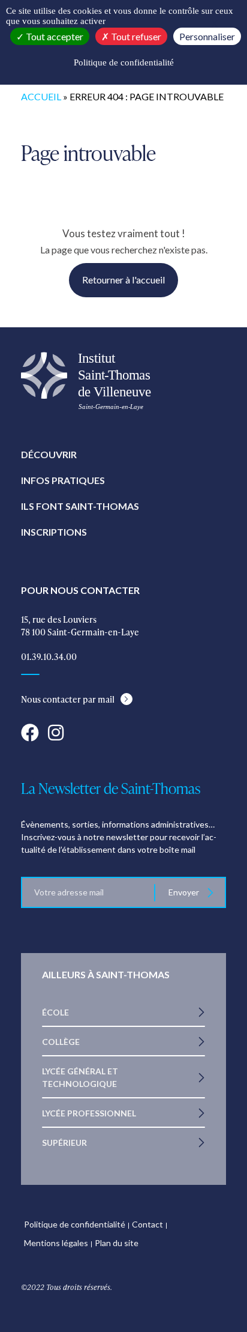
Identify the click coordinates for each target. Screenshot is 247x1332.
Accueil (41, 96)
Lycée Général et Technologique (80, 1077)
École (55, 1012)
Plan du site (116, 1243)
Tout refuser (135, 36)
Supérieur (64, 1142)
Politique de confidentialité (74, 1224)
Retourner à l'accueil (123, 279)
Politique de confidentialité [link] (124, 62)
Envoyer (184, 892)
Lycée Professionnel (89, 1113)
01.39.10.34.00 (49, 656)
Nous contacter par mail (68, 699)
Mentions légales (56, 1243)
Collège (61, 1042)
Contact (147, 1224)
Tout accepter (53, 36)
